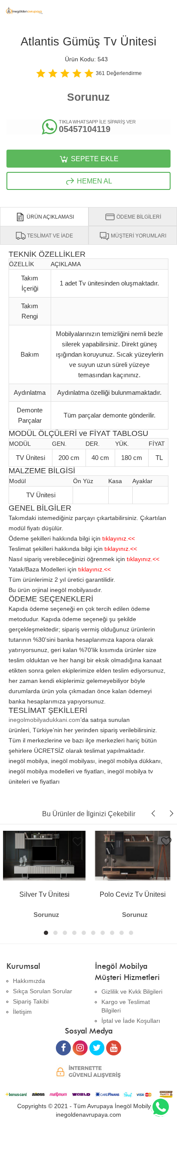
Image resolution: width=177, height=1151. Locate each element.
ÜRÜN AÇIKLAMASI (49, 217)
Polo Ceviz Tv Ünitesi (133, 894)
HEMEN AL (93, 181)
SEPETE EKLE (94, 158)
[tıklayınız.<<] (118, 531)
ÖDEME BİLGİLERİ (138, 217)
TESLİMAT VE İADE (49, 236)
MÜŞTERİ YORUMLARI (138, 236)
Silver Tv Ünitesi (44, 894)
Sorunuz (88, 97)
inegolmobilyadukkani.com (44, 719)
